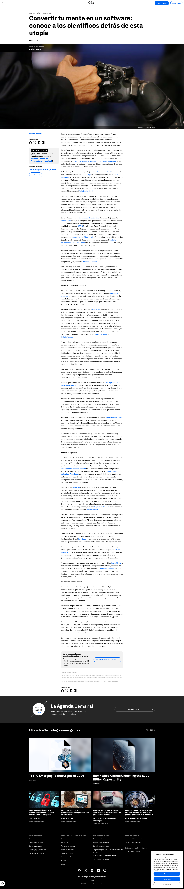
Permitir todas (167, 879)
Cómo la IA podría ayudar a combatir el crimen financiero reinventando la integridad (41, 812)
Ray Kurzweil (83, 539)
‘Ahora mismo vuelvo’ (114, 418)
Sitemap (92, 880)
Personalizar (167, 884)
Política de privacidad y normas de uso (92, 877)
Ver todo (150, 730)
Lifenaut (76, 487)
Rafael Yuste (66, 221)
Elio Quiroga (86, 175)
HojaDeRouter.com (90, 262)
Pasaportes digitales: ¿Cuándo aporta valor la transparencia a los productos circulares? (107, 812)
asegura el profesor (106, 568)
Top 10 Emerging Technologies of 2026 (56, 776)
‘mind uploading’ (85, 191)
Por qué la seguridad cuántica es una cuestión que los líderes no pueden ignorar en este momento (139, 812)
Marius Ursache (101, 334)
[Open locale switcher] (2, 883)
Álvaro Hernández (35, 134)
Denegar (167, 874)
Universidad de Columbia (89, 218)
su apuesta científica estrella (82, 237)
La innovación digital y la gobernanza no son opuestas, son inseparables (75, 812)
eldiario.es (35, 49)
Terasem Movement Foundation (73, 469)
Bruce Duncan (92, 510)
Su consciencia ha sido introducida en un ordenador (95, 161)
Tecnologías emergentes (41, 13)
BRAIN (80, 226)
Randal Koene (116, 563)
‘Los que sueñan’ (103, 172)
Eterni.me (96, 309)
